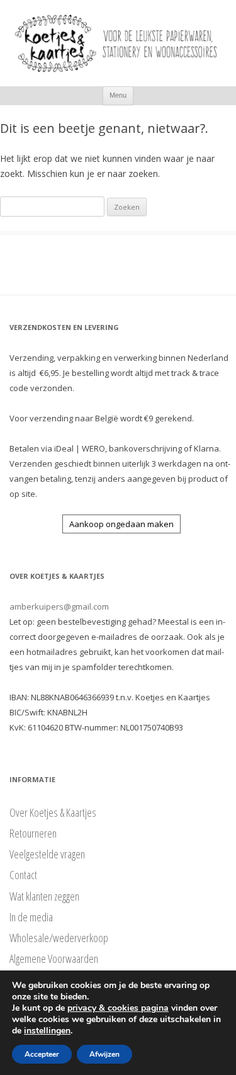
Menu (118, 95)
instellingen (47, 1031)
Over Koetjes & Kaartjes (52, 812)
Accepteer (42, 1054)
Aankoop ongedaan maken (121, 524)
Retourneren (33, 833)
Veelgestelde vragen (47, 854)
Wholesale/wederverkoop (58, 937)
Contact (23, 874)
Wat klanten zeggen (44, 896)
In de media (31, 916)
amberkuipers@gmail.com (59, 606)
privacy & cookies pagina (118, 1008)
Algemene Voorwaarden (53, 958)
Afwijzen (104, 1054)
